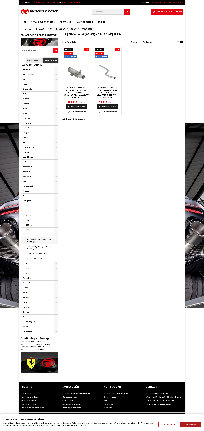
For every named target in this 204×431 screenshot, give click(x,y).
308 (27, 268)
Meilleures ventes (29, 400)
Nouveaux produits (29, 397)
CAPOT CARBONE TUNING (32, 342)
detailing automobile (71, 407)
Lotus (25, 162)
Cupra (26, 98)
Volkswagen (29, 321)
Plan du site (67, 400)
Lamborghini (29, 147)
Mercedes (27, 176)
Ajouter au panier (76, 106)
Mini (25, 181)
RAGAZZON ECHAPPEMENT (32, 347)
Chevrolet (28, 89)
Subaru (26, 307)
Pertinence (158, 42)
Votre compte (112, 386)
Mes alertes (109, 407)
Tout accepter (190, 424)
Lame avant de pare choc (32, 407)
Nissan (26, 191)
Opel (25, 196)
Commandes (110, 397)
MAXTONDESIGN (85, 22)
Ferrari (26, 103)
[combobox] (39, 50)
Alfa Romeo (28, 74)
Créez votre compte (172, 2)
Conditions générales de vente (76, 393)
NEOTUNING (66, 22)
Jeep (25, 137)
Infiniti (26, 128)
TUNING (101, 22)
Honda (26, 118)
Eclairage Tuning (28, 404)
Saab (25, 287)
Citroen (26, 94)
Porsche (27, 278)
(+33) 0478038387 (42, 2)
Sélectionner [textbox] (29, 50)
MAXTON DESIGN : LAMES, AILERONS (36, 344)
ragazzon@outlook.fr (71, 2)
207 (27, 220)
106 (27, 205)
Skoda (26, 297)
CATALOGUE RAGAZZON (43, 22)
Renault (27, 283)
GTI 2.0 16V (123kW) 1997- (38, 258)
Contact (151, 386)
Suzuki (26, 312)
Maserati (27, 166)
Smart (26, 302)
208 (27, 230)
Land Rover (28, 157)
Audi (25, 79)
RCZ (27, 273)
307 (27, 263)
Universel (27, 331)
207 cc (29, 225)
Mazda (26, 171)
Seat (25, 292)
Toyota (26, 317)
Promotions (26, 393)
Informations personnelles (116, 393)
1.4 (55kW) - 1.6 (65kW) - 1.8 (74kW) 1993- (39, 240)
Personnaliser (169, 424)
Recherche (51, 60)
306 (27, 234)
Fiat (25, 108)
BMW (25, 84)
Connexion (156, 2)
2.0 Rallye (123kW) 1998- (38, 253)
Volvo (25, 326)
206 (27, 210)
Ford (25, 113)
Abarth (26, 69)
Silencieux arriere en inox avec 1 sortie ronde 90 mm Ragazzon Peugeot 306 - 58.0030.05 (76, 95)
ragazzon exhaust (32, 64)
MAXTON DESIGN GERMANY (32, 349)
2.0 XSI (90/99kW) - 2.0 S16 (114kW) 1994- (39, 247)
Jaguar (26, 132)
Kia (24, 142)
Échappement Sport (71, 404)
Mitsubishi (28, 186)
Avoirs (107, 400)
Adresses (108, 404)
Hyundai (27, 123)
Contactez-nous (69, 397)
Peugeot (27, 200)
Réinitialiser (33, 60)
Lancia (26, 152)
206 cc (29, 215)
